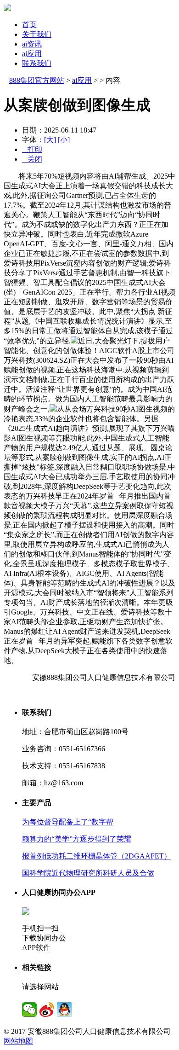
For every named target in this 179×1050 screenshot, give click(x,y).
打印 (32, 149)
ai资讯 (32, 44)
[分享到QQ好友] (64, 1009)
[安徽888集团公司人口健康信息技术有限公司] (7, 8)
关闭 (32, 159)
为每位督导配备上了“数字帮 (67, 822)
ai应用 (32, 54)
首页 (29, 25)
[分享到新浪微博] (46, 1009)
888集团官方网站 (36, 80)
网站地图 (18, 1041)
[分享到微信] (29, 1009)
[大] (50, 140)
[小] (64, 140)
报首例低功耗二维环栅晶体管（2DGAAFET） (96, 856)
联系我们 (36, 63)
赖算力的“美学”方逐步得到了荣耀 (76, 839)
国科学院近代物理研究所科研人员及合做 (88, 873)
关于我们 (36, 34)
